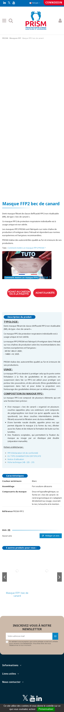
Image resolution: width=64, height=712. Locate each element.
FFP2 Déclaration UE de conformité (23, 453)
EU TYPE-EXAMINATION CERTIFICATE (24, 456)
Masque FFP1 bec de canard (17, 594)
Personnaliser (46, 709)
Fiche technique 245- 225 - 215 (21, 462)
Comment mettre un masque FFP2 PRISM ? (27, 247)
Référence (7, 511)
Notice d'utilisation (16, 459)
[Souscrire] (55, 636)
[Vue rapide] (17, 589)
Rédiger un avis (52, 535)
